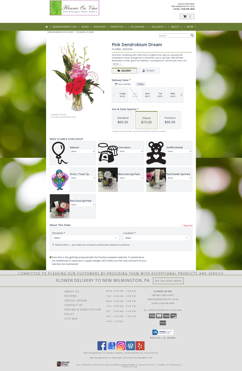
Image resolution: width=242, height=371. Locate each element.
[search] (192, 35)
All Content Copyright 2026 (93, 365)
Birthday (100, 26)
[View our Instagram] (121, 349)
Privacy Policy (146, 365)
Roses (85, 26)
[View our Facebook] (101, 349)
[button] (187, 16)
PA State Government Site (138, 358)
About (175, 26)
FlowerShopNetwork (123, 365)
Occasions (137, 26)
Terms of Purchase (169, 365)
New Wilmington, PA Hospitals (141, 353)
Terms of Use (130, 366)
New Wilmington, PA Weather (106, 358)
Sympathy (116, 26)
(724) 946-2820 (188, 9)
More (190, 26)
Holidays (157, 26)
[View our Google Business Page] (111, 349)
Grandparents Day (64, 26)
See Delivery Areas (168, 280)
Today (140, 84)
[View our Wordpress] (130, 349)
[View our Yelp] (140, 349)
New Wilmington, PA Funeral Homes (103, 353)
